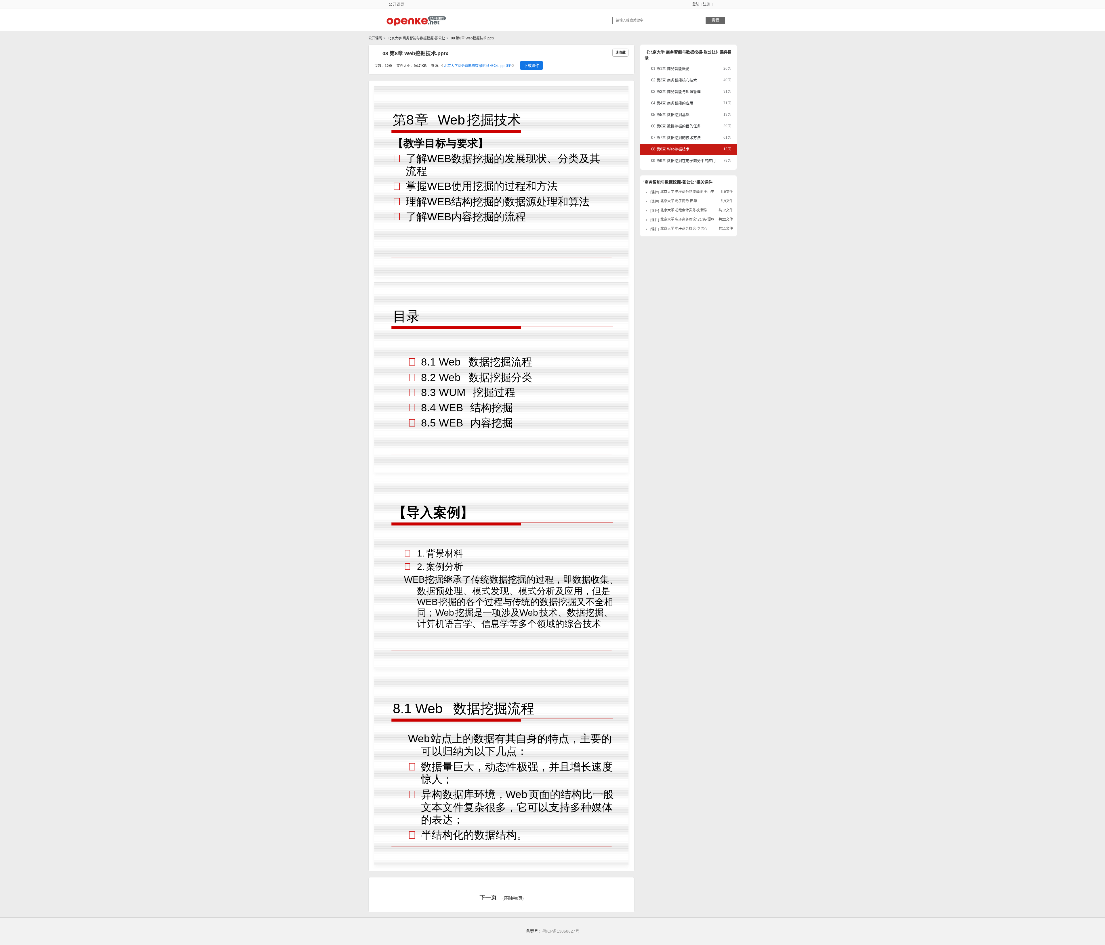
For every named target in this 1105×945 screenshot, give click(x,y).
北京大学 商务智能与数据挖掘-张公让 (416, 38)
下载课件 (531, 66)
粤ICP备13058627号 (560, 931)
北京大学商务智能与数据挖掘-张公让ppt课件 (478, 66)
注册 (706, 4)
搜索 (715, 20)
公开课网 (375, 38)
